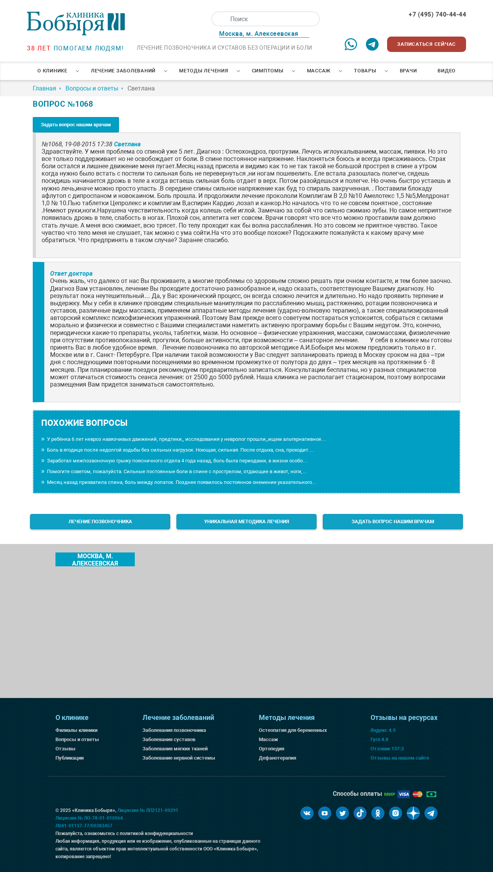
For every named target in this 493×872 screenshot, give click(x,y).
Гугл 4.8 (379, 739)
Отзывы (65, 748)
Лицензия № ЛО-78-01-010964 (89, 818)
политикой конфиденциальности (156, 833)
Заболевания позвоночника (174, 730)
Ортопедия (271, 748)
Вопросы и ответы (77, 739)
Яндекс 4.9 (383, 730)
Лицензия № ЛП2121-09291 (147, 810)
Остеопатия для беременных (293, 730)
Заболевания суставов (169, 739)
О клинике (52, 71)
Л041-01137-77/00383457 (83, 825)
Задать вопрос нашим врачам (76, 124)
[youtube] (324, 813)
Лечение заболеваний (123, 71)
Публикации (69, 758)
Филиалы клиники (76, 730)
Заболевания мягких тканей (175, 748)
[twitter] (342, 813)
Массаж (319, 71)
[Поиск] (218, 18)
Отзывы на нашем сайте (400, 758)
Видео (447, 71)
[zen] (413, 813)
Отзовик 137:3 (387, 748)
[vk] (307, 813)
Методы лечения (203, 71)
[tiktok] (360, 813)
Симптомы (267, 71)
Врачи (408, 71)
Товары (365, 71)
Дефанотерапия (277, 758)
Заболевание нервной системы (179, 758)
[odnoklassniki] (377, 813)
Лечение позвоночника (100, 521)
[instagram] (395, 813)
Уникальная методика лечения (246, 521)
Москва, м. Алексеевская (95, 559)
